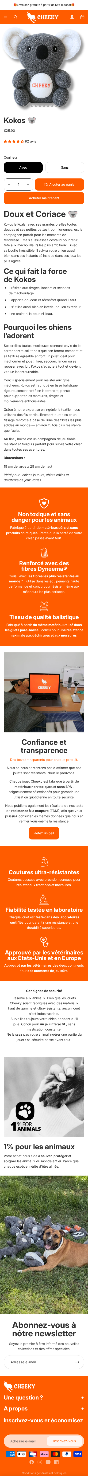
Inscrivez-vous (64, 1441)
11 (64, 106)
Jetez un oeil (44, 833)
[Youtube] (48, 1462)
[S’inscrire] (77, 1362)
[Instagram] (40, 1462)
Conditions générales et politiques (44, 1473)
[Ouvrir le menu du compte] (72, 17)
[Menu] (5, 17)
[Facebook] (31, 1462)
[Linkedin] (56, 1462)
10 (60, 106)
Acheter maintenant (44, 198)
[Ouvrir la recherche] (15, 17)
